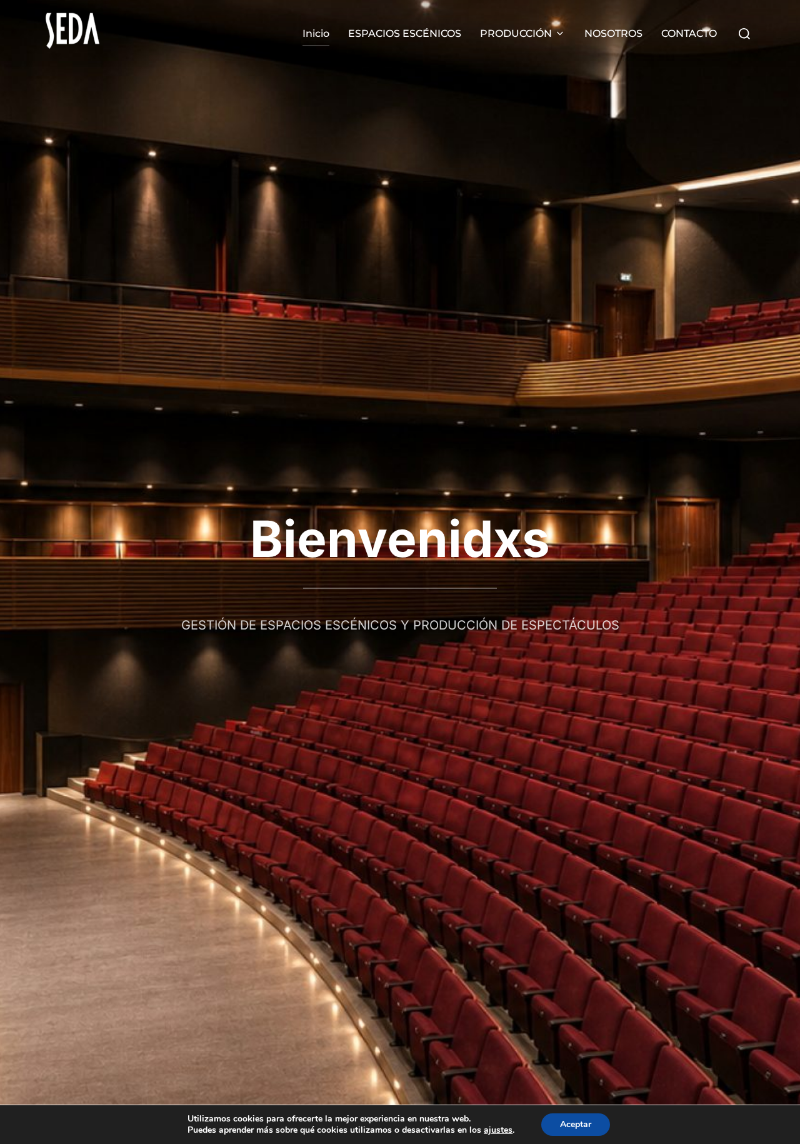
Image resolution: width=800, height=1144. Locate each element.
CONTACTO (689, 33)
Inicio (315, 33)
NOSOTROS (613, 33)
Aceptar (575, 1124)
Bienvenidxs (400, 538)
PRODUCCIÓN (516, 33)
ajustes (498, 1130)
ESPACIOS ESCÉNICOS (404, 33)
